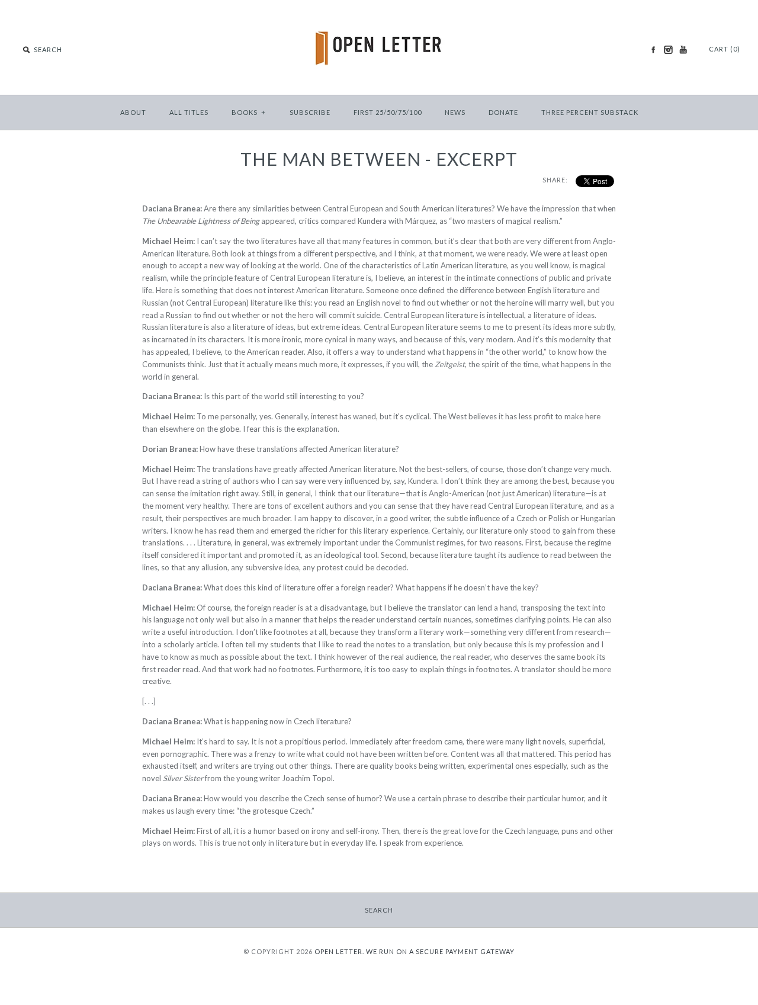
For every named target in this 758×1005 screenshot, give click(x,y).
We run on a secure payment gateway (440, 951)
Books (249, 112)
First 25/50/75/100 (388, 112)
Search (379, 910)
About (133, 112)
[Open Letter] (379, 18)
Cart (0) (724, 49)
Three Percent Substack (589, 112)
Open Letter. (339, 951)
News (455, 112)
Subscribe (310, 112)
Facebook (653, 49)
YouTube (682, 49)
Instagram (668, 49)
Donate (503, 112)
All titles (188, 112)
